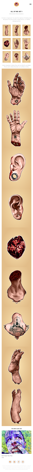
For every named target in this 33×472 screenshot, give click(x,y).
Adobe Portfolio (24, 469)
